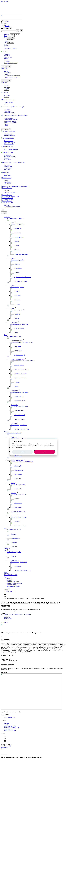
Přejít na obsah (4, 1)
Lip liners (6, 90)
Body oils (6, 158)
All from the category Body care (18, 562)
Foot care (14, 515)
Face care (13, 556)
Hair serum (14, 546)
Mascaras (6, 71)
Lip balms (6, 88)
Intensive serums (8, 134)
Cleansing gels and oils (10, 121)
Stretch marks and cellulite (18, 511)
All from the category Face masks (19, 406)
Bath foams (7, 169)
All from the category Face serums (19, 392)
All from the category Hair (14, 529)
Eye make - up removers (10, 77)
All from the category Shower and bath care (21, 461)
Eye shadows (7, 72)
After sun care (7, 182)
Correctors (6, 61)
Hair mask (14, 542)
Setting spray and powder (10, 63)
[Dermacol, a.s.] (11, 19)
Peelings (6, 124)
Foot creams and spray (10, 192)
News (5, 44)
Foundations (7, 54)
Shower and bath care (17, 460)
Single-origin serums (9, 135)
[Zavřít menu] (2, 210)
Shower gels (7, 165)
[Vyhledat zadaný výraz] (17, 30)
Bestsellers (6, 45)
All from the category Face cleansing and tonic (22, 360)
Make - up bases (8, 57)
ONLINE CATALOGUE (10, 48)
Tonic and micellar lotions (10, 119)
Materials (9, 578)
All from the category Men (14, 552)
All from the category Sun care (18, 494)
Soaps (13, 483)
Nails (12, 308)
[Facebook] (5, 737)
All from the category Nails (17, 309)
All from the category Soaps (17, 484)
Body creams (7, 155)
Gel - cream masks (8, 144)
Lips (12, 285)
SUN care (14, 423)
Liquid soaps (7, 175)
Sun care (6, 180)
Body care (14, 437)
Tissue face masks (8, 141)
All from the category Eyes (17, 260)
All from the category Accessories (19, 324)
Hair (5, 39)
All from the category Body (14, 433)
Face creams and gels (17, 340)
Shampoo (13, 534)
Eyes (12, 258)
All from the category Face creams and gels (21, 342)
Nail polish (7, 95)
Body (5, 37)
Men (5, 42)
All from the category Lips (17, 287)
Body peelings (7, 168)
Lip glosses (7, 87)
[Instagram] (5, 739)
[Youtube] (5, 741)
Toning (6, 125)
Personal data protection (13, 586)
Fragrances (7, 41)
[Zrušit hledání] (21, 30)
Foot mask (6, 190)
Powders (6, 58)
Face (5, 36)
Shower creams (8, 166)
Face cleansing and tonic (17, 359)
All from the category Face (17, 224)
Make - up (7, 34)
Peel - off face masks (9, 142)
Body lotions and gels (9, 156)
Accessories (14, 322)
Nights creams (7, 111)
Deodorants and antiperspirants (12, 206)
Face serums (14, 390)
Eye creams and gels (9, 112)
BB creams (7, 55)
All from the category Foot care (18, 517)
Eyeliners (6, 74)
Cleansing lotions (8, 118)
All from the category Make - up (15, 218)
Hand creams (7, 159)
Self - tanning (7, 183)
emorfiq (9, 745)
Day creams (7, 109)
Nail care (6, 97)
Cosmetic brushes (8, 102)
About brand (7, 577)
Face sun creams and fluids (11, 149)
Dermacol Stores (11, 584)
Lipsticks (6, 85)
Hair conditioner (15, 538)
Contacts (9, 580)
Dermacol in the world (13, 581)
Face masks (14, 405)
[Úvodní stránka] (5, 595)
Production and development (14, 583)
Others (5, 104)
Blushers (6, 60)
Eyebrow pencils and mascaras (12, 75)
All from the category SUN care (18, 425)
